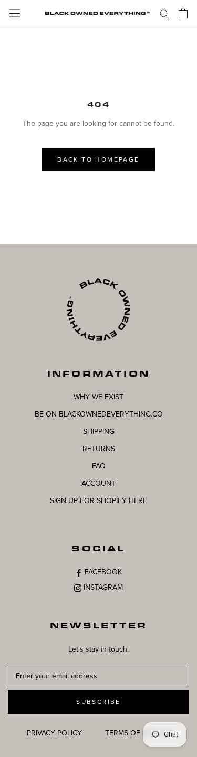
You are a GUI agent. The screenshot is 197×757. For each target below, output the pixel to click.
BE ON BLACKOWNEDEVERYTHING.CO (99, 414)
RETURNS (98, 448)
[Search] (164, 13)
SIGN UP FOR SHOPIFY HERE (98, 500)
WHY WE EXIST (98, 396)
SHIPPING (99, 431)
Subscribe (98, 702)
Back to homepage (98, 159)
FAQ (99, 466)
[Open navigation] (14, 13)
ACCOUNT (98, 483)
